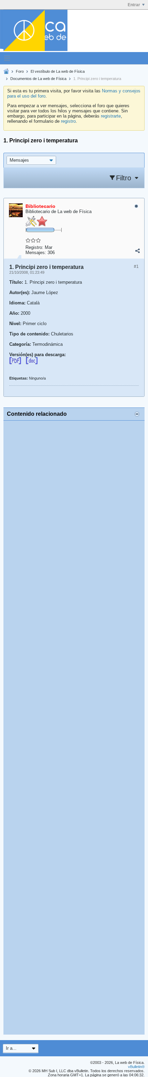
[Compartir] (137, 251)
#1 (136, 266)
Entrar (134, 4)
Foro (20, 71)
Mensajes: (35, 252)
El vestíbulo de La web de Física (58, 71)
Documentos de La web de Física (38, 79)
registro (68, 121)
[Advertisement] (74, 727)
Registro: (34, 247)
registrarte (111, 116)
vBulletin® (136, 1067)
